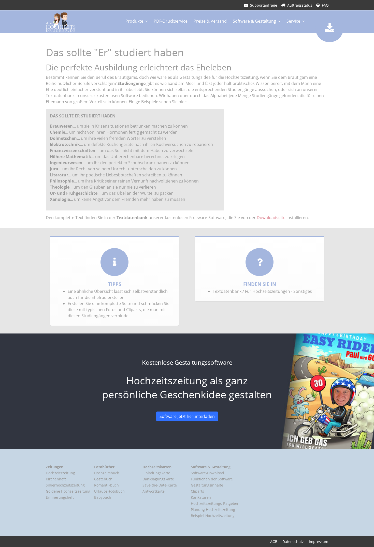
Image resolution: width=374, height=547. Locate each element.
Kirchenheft (56, 479)
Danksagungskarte (158, 479)
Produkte (134, 21)
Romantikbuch (106, 485)
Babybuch (102, 497)
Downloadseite (271, 217)
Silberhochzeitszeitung (65, 485)
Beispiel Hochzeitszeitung (213, 515)
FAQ (325, 5)
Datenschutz (293, 541)
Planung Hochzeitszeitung (213, 509)
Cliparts (197, 491)
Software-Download (207, 472)
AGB (273, 541)
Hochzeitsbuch (106, 472)
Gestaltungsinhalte (207, 485)
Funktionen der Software (212, 479)
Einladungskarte (156, 472)
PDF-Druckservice (171, 21)
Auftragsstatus (299, 5)
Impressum (318, 541)
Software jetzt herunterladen (187, 416)
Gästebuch (103, 479)
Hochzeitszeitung (60, 472)
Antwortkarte (153, 491)
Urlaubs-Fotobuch (109, 491)
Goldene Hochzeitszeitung (68, 491)
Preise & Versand (210, 21)
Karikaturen (201, 497)
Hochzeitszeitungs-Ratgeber (215, 503)
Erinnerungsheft (60, 497)
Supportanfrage (263, 5)
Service (293, 21)
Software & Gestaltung (254, 21)
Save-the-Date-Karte (159, 485)
